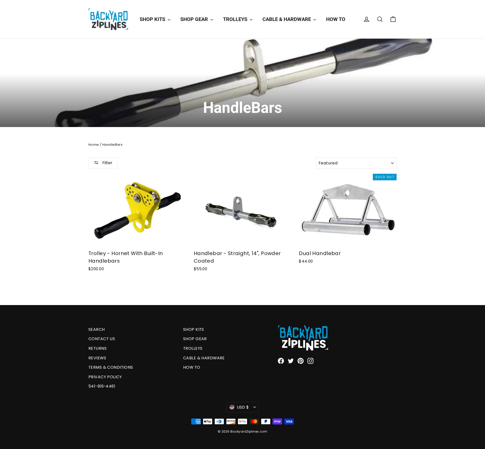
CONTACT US (101, 339)
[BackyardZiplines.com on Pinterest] (301, 360)
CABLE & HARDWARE (287, 19)
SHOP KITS (153, 19)
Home (93, 144)
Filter (106, 163)
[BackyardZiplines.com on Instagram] (310, 360)
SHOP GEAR (194, 19)
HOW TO (335, 19)
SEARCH (96, 329)
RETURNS (97, 348)
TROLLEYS (236, 19)
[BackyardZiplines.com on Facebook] (281, 360)
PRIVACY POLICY (105, 377)
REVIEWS (97, 358)
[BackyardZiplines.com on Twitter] (291, 360)
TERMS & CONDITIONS (110, 367)
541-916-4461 (101, 386)
